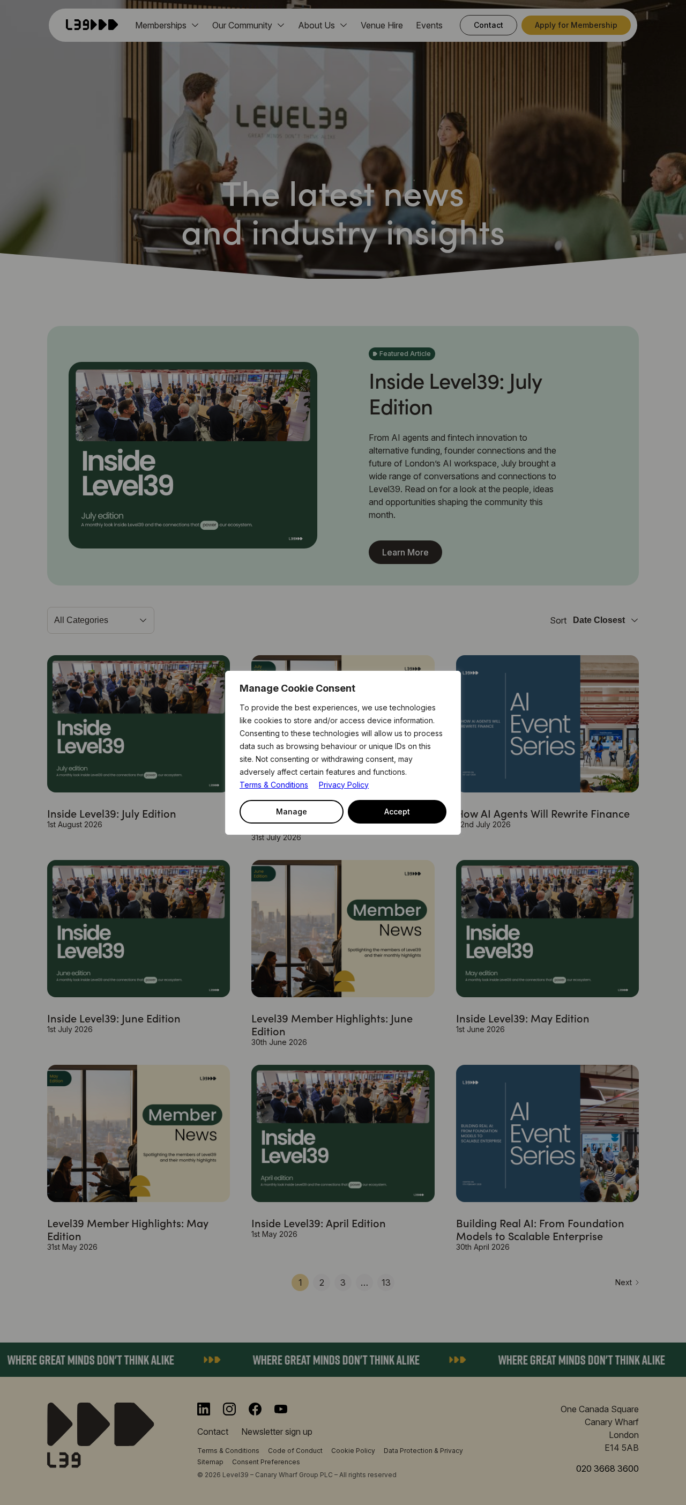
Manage (291, 811)
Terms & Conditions (274, 784)
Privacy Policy (344, 784)
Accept (397, 811)
